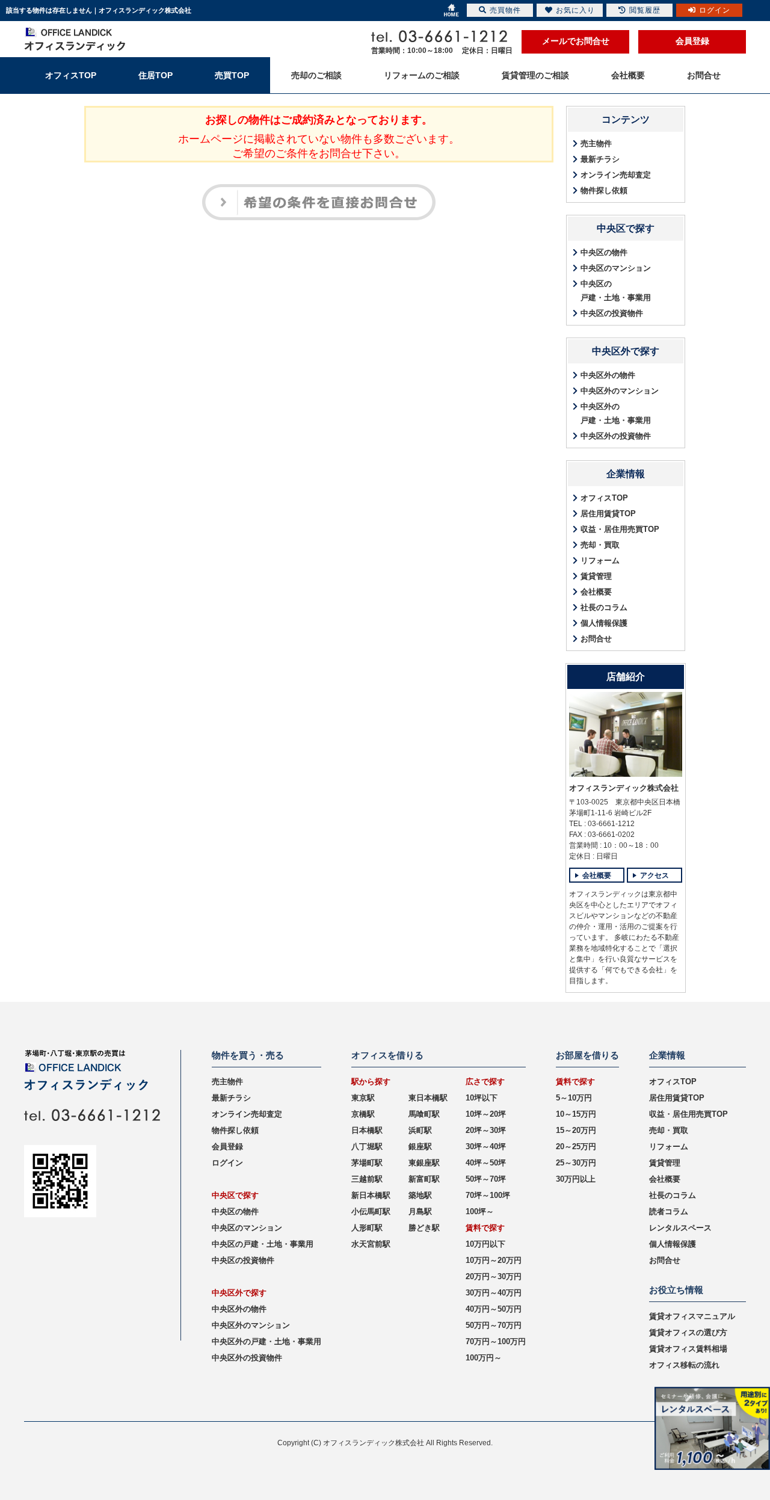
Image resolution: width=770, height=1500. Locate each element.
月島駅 (420, 1211)
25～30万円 (576, 1162)
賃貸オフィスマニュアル (692, 1316)
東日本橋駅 (428, 1097)
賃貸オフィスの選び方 (688, 1332)
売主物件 (596, 143)
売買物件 (505, 10)
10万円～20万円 (494, 1260)
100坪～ (480, 1211)
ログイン (227, 1162)
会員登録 (692, 41)
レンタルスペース (680, 1227)
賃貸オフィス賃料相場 (688, 1348)
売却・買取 (600, 544)
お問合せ (596, 638)
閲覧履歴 (645, 10)
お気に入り (575, 10)
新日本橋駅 (370, 1195)
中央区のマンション (616, 268)
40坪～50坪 (486, 1162)
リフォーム (600, 560)
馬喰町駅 (424, 1114)
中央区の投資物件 (612, 313)
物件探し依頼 (604, 190)
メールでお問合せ (575, 41)
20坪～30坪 (486, 1130)
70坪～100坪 (488, 1195)
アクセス (654, 875)
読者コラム (668, 1211)
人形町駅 (367, 1227)
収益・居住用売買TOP (620, 529)
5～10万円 (574, 1097)
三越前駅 (367, 1179)
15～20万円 (576, 1130)
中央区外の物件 (608, 375)
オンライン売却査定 (616, 174)
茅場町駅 (367, 1162)
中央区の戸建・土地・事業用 (616, 290)
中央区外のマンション (620, 390)
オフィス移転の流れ (684, 1364)
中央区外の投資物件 (616, 435)
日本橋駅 (367, 1130)
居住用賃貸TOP (608, 513)
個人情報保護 (604, 623)
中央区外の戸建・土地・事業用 (616, 413)
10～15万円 (576, 1114)
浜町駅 (420, 1130)
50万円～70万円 (494, 1325)
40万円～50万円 (494, 1308)
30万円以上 (576, 1179)
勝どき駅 (424, 1227)
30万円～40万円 (494, 1292)
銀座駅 (420, 1146)
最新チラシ (600, 159)
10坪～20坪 (486, 1114)
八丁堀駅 (367, 1146)
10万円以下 (485, 1243)
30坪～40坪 (486, 1146)
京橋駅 (363, 1114)
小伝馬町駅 (370, 1211)
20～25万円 (576, 1146)
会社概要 (596, 591)
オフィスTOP (604, 497)
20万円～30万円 (494, 1276)
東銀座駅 (424, 1162)
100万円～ (484, 1357)
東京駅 (363, 1097)
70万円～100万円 (496, 1341)
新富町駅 (424, 1179)
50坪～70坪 (486, 1179)
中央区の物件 (604, 252)
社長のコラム (604, 607)
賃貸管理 (596, 576)
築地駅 (420, 1195)
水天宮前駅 (370, 1243)
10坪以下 (481, 1097)
